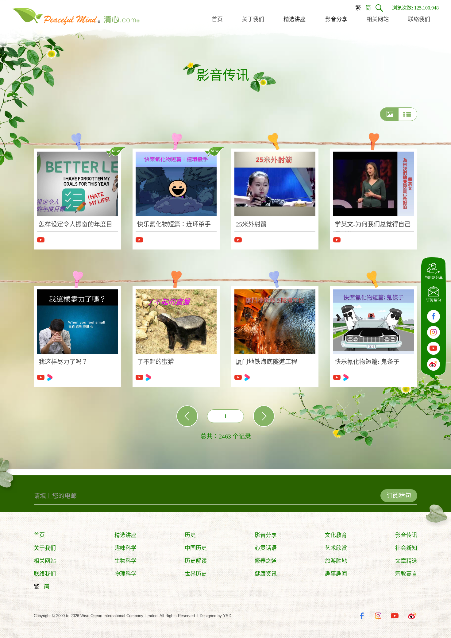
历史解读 (196, 561)
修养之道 (266, 561)
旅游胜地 (336, 561)
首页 (39, 535)
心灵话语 (266, 548)
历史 (190, 535)
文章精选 (406, 561)
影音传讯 (406, 535)
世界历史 (196, 574)
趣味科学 (125, 548)
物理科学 (125, 574)
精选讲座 (125, 535)
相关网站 (45, 561)
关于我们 (45, 548)
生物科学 (125, 561)
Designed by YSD (215, 615)
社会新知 (406, 548)
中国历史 (196, 548)
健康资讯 (266, 574)
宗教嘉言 (406, 574)
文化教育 (336, 535)
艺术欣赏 (336, 548)
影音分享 (266, 535)
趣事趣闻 (336, 574)
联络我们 (45, 574)
